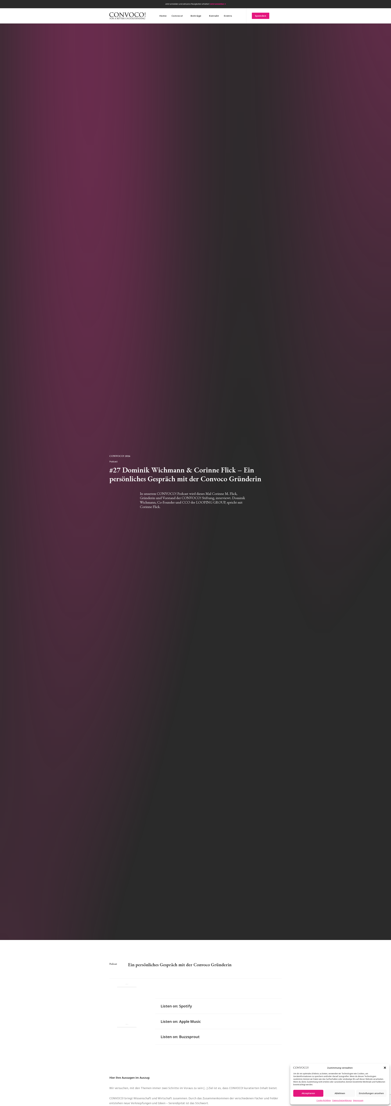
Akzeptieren (308, 1093)
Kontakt (214, 15)
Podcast (113, 461)
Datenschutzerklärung (342, 1100)
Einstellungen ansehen (371, 1093)
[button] (384, 1067)
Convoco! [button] (177, 15)
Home (163, 15)
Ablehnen (340, 1093)
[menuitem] (264, 4)
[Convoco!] (127, 15)
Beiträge (196, 15)
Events (228, 15)
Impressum (358, 1100)
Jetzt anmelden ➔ (218, 4)
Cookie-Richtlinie (323, 1100)
